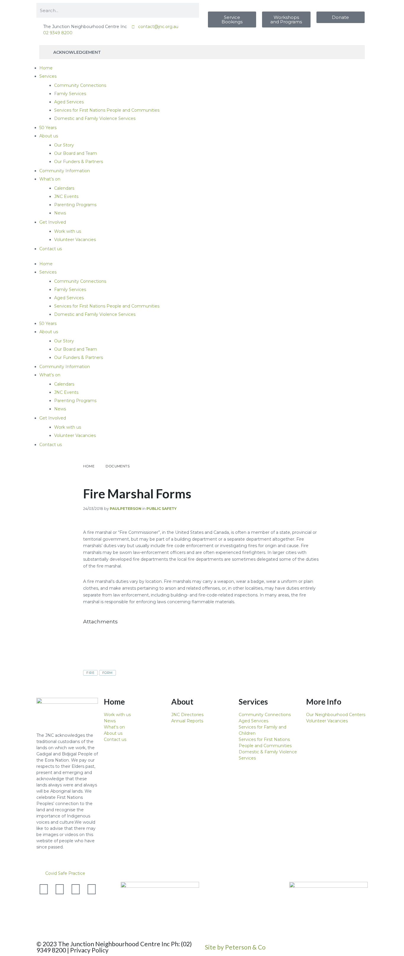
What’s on (49, 179)
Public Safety (161, 508)
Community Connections (80, 85)
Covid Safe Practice (65, 873)
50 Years (47, 127)
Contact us (50, 248)
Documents (118, 466)
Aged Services (69, 102)
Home (46, 68)
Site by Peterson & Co (235, 947)
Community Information (64, 170)
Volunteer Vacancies (75, 239)
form (107, 673)
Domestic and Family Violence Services (94, 118)
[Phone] (43, 905)
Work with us (67, 231)
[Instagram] (91, 889)
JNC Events (66, 196)
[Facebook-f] (59, 889)
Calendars (64, 188)
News (60, 213)
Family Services (70, 93)
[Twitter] (43, 889)
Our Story (64, 145)
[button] (202, 873)
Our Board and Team (75, 153)
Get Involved (52, 222)
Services (47, 76)
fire (90, 673)
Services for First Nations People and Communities (106, 110)
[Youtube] (75, 889)
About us (48, 136)
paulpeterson (125, 508)
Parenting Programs (75, 204)
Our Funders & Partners (78, 161)
